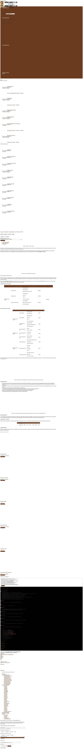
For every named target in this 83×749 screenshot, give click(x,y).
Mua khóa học (3, 240)
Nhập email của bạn (4, 583)
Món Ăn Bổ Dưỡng (7, 16)
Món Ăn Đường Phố (7, 15)
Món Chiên (6, 23)
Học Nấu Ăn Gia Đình (5, 7)
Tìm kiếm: (4, 13)
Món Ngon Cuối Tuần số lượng (7, 239)
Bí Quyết (5, 75)
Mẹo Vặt (5, 76)
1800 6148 (2, 653)
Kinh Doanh (3, 735)
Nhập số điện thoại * (4, 579)
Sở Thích (11, 735)
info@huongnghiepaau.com (8, 634)
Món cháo (6, 30)
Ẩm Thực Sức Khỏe (5, 72)
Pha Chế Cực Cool (7, 11)
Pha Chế (11, 731)
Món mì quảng (6, 34)
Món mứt (5, 41)
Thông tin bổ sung (5, 243)
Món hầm (5, 21)
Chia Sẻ (3, 73)
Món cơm (5, 29)
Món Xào (5, 18)
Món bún (5, 693)
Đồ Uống (5, 43)
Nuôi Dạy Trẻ (6, 77)
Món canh (5, 26)
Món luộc (5, 20)
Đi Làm (7, 735)
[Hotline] (1, 668)
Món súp (5, 31)
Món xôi (5, 39)
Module (1, 238)
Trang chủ (4, 6)
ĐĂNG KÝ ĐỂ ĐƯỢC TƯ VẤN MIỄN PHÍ (6, 654)
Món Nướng (6, 24)
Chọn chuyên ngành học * (5, 580)
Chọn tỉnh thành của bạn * (5, 584)
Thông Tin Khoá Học (5, 242)
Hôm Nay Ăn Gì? (7, 9)
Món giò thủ (6, 38)
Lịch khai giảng (2, 643)
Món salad (6, 37)
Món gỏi (5, 35)
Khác (15, 731)
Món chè (5, 40)
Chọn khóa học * (4, 581)
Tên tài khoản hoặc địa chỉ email (6, 742)
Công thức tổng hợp (7, 44)
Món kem (5, 42)
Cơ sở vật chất (2, 646)
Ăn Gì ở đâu (6, 74)
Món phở (5, 33)
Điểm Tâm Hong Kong (8, 12)
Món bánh (5, 25)
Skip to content (3, 0)
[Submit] (2, 673)
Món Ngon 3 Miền (3, 501)
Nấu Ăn (2, 731)
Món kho (5, 19)
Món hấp (5, 22)
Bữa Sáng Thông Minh (8, 8)
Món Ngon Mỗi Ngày (5, 17)
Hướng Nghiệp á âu (7, 78)
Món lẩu (5, 32)
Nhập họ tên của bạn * (5, 578)
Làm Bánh (7, 731)
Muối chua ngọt (6, 703)
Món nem (5, 28)
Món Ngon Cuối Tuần (7, 10)
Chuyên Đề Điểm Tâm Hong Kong (5, 572)
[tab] (29, 242)
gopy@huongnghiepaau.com (9, 632)
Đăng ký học (2, 645)
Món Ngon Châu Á (7, 14)
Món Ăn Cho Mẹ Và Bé (8, 13)
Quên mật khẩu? (3, 747)
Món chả (5, 27)
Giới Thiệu (2, 641)
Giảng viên (2, 648)
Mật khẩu (2, 744)
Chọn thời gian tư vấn (4, 582)
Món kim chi (6, 36)
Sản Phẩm (6, 231)
